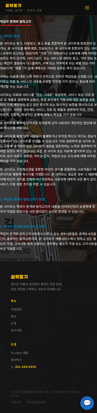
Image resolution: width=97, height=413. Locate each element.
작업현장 (16, 309)
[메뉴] (87, 7)
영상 (13, 316)
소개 (13, 323)
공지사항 (16, 330)
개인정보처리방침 (36, 402)
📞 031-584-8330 (23, 367)
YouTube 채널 (19, 353)
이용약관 (16, 402)
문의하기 (16, 360)
